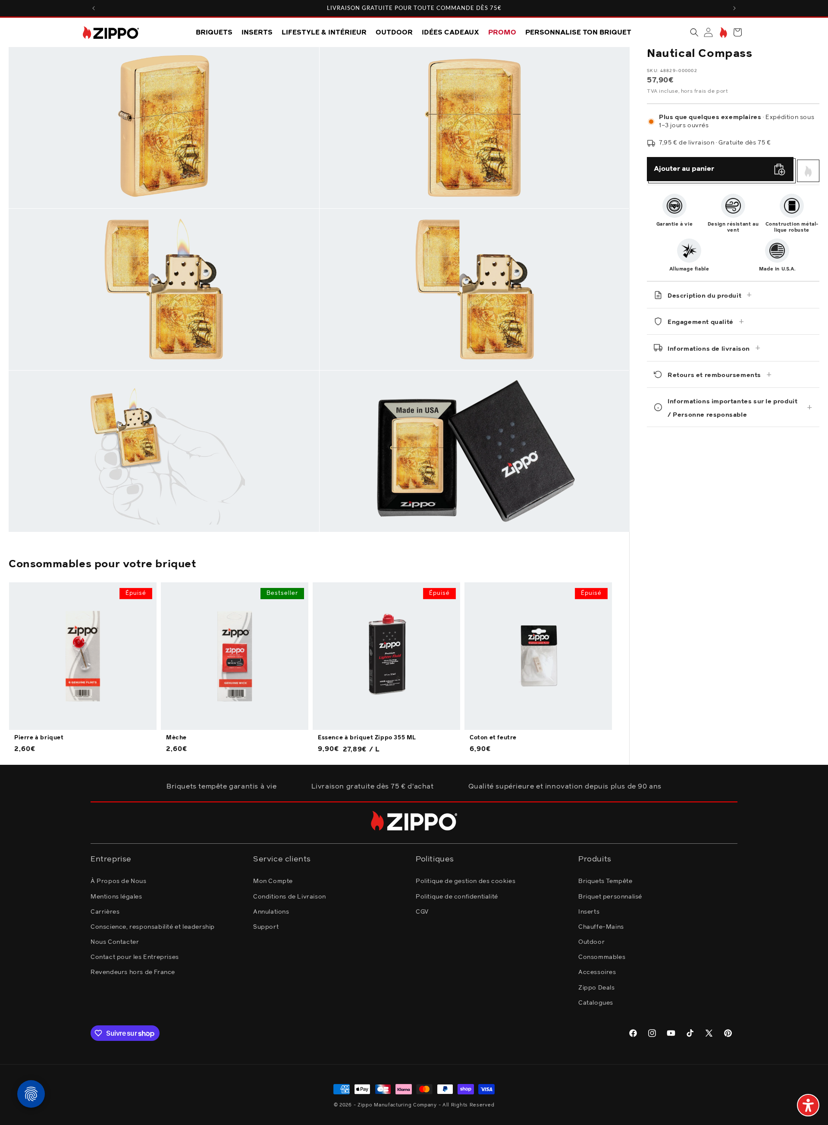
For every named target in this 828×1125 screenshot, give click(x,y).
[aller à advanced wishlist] (722, 32)
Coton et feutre (493, 738)
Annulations (271, 912)
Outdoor (591, 942)
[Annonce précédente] (93, 8)
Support (266, 927)
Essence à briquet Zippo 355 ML (367, 738)
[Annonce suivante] (734, 8)
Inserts (588, 912)
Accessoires (597, 972)
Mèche (176, 738)
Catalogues (595, 1003)
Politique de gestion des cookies (465, 881)
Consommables (601, 957)
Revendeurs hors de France (133, 972)
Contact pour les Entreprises (135, 957)
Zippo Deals (596, 988)
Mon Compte (273, 881)
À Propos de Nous (119, 881)
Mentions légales (116, 897)
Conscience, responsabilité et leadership (153, 927)
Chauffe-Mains (601, 927)
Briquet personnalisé (610, 897)
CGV (422, 912)
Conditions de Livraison (289, 897)
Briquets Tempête (605, 881)
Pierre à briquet (39, 738)
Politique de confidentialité (457, 897)
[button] (694, 32)
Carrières (105, 912)
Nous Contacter (115, 942)
